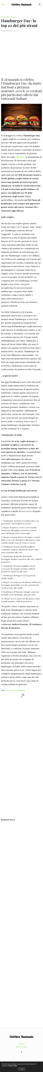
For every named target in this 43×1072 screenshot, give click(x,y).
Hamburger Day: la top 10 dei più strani (19, 23)
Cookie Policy (12, 1066)
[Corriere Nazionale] (21, 4)
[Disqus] (21, 732)
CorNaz (15, 31)
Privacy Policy (21, 1047)
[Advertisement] (21, 53)
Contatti (21, 1044)
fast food (12, 690)
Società (13, 17)
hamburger (21, 690)
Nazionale (5, 17)
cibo (6, 690)
